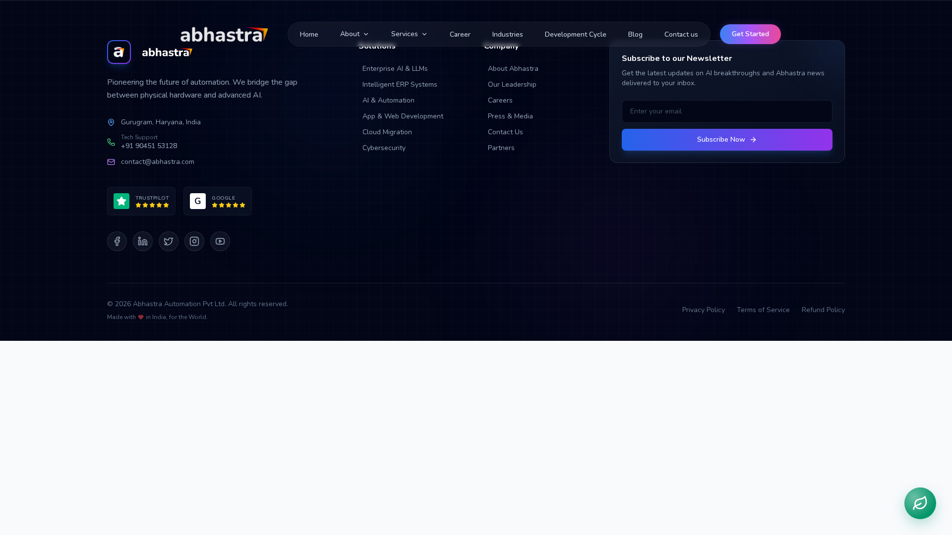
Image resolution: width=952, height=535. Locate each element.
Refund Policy (823, 310)
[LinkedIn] (143, 241)
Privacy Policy (703, 310)
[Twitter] (168, 241)
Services (404, 34)
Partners (501, 148)
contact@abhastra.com (157, 161)
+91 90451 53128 (149, 146)
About (349, 34)
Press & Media (510, 116)
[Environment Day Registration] (920, 503)
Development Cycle (575, 34)
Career (460, 34)
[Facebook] (117, 241)
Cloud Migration (387, 132)
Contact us (681, 34)
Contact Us (505, 132)
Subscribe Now (721, 139)
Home (309, 34)
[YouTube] (220, 241)
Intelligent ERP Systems (399, 84)
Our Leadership (512, 84)
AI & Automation (388, 100)
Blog (635, 34)
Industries (507, 34)
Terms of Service (763, 310)
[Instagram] (194, 241)
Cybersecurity (384, 148)
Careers (500, 100)
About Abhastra (513, 68)
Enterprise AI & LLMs (395, 68)
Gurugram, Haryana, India (161, 122)
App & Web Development (402, 116)
